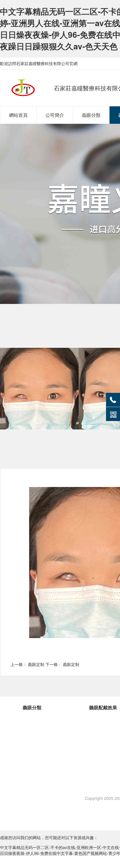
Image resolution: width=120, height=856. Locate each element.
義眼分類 (91, 115)
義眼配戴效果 (103, 707)
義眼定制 (36, 664)
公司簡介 (54, 115)
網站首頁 (18, 115)
